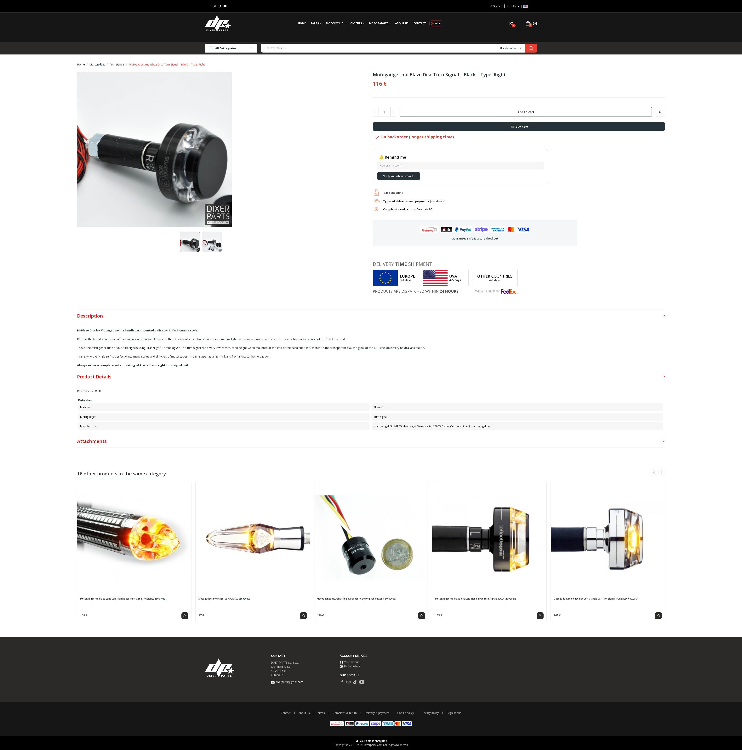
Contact (286, 713)
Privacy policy (430, 713)
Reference (83, 391)
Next (360, 150)
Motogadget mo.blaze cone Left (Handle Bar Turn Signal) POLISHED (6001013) (123, 598)
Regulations (454, 713)
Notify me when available (398, 176)
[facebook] (209, 6)
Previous (86, 150)
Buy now (522, 126)
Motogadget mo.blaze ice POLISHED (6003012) (224, 598)
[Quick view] (134, 538)
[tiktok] (220, 6)
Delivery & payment (377, 713)
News (321, 713)
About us (304, 713)
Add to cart (525, 112)
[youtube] (225, 6)
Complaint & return (345, 713)
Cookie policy (405, 713)
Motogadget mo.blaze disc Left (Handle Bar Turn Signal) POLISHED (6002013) (596, 598)
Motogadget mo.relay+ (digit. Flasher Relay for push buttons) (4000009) (356, 598)
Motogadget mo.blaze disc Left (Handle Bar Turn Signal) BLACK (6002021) (475, 598)
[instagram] (215, 6)
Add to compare (660, 111)
